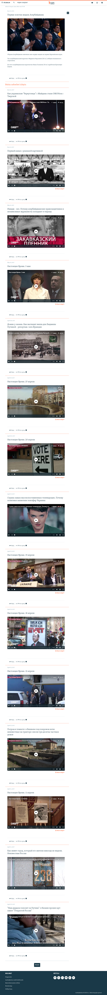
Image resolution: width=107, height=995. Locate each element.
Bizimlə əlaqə (8, 986)
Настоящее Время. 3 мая (17, 272)
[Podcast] (73, 977)
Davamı (37, 965)
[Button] (11, 78)
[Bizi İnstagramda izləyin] (97, 2)
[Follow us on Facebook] (55, 977)
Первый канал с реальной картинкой (21, 157)
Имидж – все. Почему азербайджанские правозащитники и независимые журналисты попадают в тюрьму (44, 218)
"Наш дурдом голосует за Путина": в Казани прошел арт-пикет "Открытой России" (35, 917)
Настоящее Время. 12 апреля (18, 677)
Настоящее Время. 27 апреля (18, 388)
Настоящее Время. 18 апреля (18, 619)
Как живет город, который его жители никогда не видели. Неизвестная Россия (35, 859)
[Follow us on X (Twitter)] (62, 977)
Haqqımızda (8, 977)
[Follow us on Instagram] (58, 977)
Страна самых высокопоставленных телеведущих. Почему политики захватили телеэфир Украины (41, 506)
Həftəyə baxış (8, 989)
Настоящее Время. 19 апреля (18, 561)
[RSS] (69, 977)
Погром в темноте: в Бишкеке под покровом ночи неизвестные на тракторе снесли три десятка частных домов (45, 741)
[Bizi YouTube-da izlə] (92, 2)
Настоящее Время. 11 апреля (18, 799)
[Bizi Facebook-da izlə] (102, 2)
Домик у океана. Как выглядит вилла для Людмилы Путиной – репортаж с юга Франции (38, 333)
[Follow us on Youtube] (66, 977)
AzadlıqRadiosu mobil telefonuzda (14, 980)
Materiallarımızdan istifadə (12, 983)
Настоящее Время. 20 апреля (18, 446)
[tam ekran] (63, 130)
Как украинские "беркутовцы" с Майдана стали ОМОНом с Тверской (31, 102)
